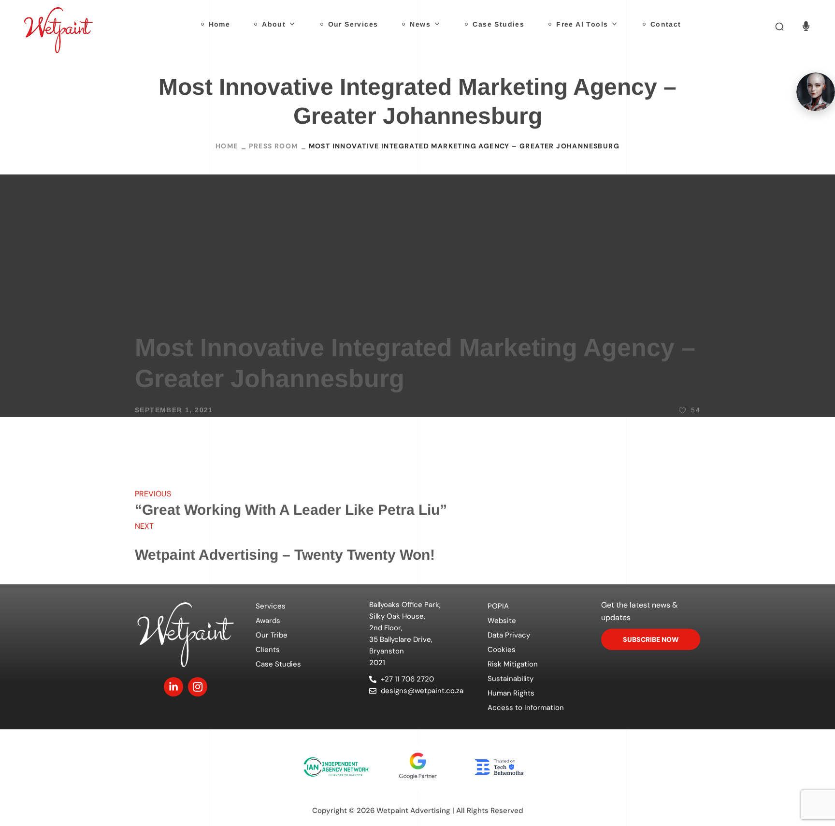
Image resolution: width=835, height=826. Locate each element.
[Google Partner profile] (417, 767)
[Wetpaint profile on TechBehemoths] (499, 767)
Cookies (502, 649)
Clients (268, 649)
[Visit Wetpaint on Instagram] (197, 686)
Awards (268, 620)
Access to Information (526, 707)
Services (271, 606)
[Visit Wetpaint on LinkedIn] (173, 686)
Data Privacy (509, 635)
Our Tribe (272, 635)
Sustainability (510, 678)
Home (227, 146)
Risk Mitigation (513, 664)
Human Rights (511, 693)
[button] (779, 26)
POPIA (498, 606)
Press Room (273, 146)
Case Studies (278, 664)
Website (502, 620)
